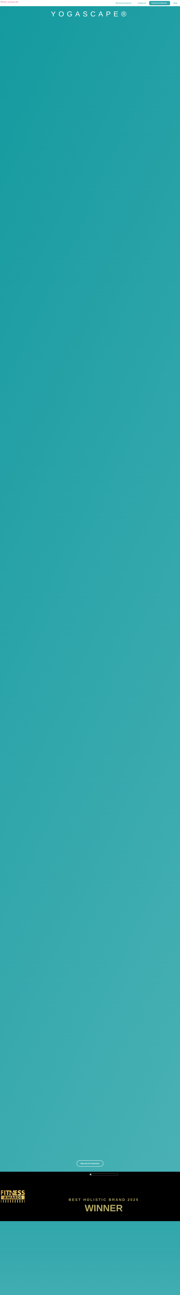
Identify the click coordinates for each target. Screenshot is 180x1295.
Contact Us (142, 3)
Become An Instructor (123, 3)
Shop (175, 3)
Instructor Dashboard (159, 3)
